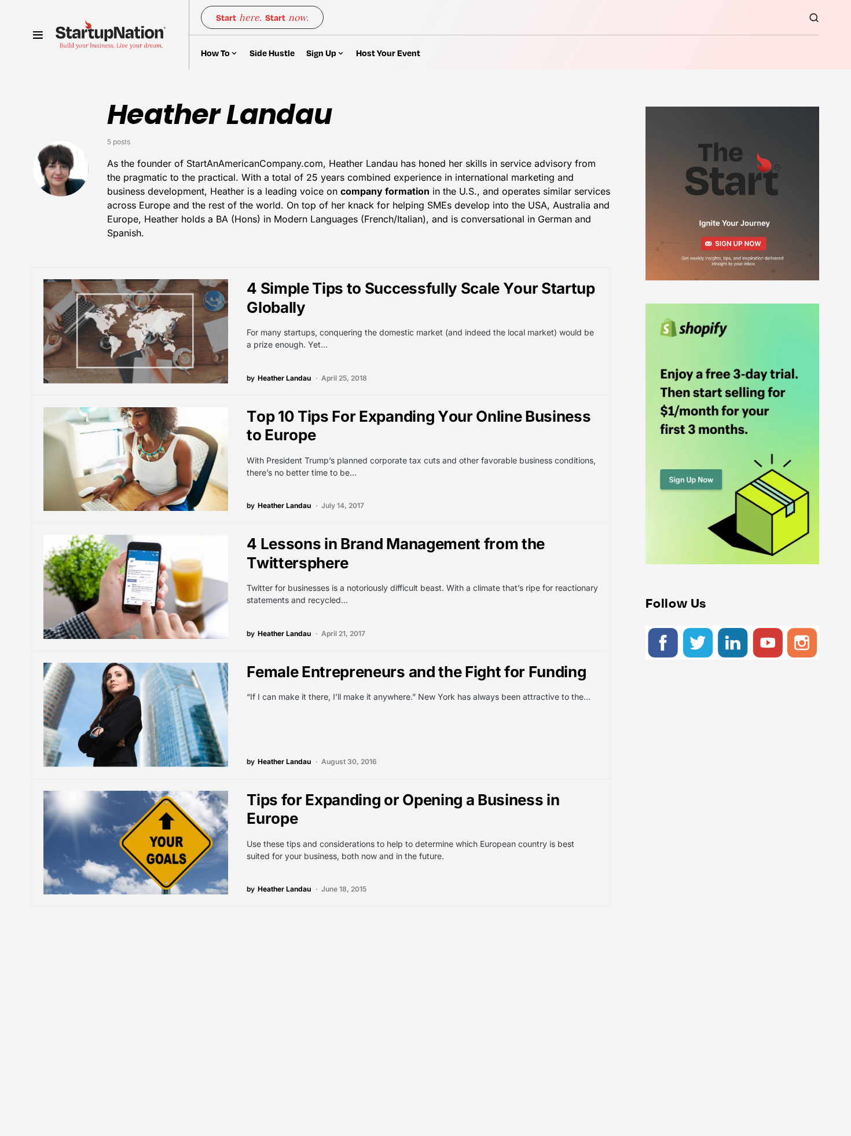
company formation (385, 191)
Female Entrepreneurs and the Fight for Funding (416, 672)
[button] (38, 35)
